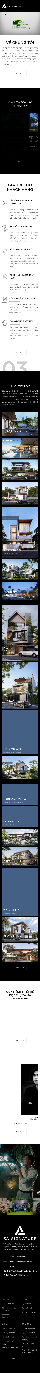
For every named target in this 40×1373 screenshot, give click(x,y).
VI (28, 6)
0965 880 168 (21, 1259)
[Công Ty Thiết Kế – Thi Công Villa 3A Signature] (12, 6)
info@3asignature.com (24, 1264)
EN (31, 6)
